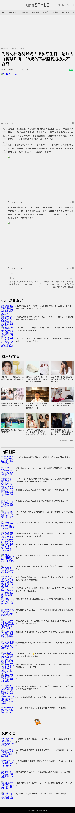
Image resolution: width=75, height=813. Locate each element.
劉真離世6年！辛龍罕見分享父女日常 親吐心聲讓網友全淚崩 (41, 793)
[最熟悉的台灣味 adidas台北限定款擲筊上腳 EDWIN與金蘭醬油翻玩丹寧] (7, 613)
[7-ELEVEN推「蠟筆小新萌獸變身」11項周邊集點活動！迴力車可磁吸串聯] (7, 514)
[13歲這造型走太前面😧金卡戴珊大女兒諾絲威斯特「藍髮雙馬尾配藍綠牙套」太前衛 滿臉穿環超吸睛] (7, 656)
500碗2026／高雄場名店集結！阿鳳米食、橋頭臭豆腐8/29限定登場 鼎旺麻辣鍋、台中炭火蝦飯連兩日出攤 (44, 480)
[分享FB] (3, 129)
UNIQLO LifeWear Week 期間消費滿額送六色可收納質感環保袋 (41, 490)
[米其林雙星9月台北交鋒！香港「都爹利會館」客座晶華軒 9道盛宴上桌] (7, 645)
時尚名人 (12, 12)
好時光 (46, 12)
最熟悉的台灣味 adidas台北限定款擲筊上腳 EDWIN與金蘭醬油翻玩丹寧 (37, 379)
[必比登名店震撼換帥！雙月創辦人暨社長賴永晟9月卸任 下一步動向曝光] (7, 678)
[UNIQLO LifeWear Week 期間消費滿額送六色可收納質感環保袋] (7, 493)
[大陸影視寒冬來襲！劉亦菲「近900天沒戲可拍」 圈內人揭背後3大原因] (7, 785)
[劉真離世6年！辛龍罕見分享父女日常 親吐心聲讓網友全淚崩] (7, 796)
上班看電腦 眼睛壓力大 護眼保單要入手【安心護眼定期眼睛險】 (62, 379)
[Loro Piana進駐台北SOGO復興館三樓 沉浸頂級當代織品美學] (7, 711)
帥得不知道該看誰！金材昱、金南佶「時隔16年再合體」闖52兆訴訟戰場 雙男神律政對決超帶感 (62, 432)
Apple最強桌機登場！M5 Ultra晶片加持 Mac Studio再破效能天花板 (43, 697)
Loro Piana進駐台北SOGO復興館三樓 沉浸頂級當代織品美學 (40, 708)
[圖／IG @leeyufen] (37, 97)
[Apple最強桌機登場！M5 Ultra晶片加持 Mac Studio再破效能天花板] (7, 700)
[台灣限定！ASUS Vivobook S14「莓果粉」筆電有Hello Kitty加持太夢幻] (7, 558)
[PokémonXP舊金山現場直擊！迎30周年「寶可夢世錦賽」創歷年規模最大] (7, 569)
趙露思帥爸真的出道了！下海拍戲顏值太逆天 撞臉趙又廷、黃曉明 (42, 772)
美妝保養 (35, 12)
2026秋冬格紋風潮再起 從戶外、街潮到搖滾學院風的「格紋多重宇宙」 (44, 457)
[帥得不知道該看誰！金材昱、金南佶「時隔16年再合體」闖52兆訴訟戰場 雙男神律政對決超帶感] (7, 330)
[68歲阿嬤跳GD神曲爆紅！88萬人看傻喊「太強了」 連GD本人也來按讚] (7, 764)
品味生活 (65, 12)
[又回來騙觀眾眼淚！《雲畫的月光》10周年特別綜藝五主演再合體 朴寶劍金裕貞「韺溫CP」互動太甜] (7, 309)
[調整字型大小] (3, 150)
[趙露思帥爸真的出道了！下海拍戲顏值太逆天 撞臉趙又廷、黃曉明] (7, 775)
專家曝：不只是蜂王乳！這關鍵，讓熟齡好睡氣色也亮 (12, 378)
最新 (3, 12)
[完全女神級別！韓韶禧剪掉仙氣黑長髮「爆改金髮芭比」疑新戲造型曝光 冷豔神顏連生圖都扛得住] (7, 689)
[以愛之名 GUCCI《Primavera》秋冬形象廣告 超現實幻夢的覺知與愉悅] (7, 471)
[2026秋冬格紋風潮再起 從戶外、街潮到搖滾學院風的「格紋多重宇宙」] (7, 460)
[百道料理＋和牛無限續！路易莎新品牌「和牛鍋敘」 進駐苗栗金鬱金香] (7, 634)
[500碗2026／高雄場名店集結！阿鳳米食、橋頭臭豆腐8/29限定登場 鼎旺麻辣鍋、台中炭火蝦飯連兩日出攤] (7, 482)
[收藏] (3, 143)
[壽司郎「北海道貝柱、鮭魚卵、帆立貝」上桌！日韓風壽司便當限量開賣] (7, 547)
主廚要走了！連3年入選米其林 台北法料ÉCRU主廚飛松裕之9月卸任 (37, 405)
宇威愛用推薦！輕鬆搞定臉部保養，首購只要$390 (12, 404)
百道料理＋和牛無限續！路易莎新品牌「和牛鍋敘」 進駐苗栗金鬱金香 (44, 631)
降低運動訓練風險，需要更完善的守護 (12, 431)
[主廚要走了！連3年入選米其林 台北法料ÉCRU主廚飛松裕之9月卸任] (7, 602)
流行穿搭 (24, 12)
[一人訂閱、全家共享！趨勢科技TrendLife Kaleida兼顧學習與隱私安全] (7, 525)
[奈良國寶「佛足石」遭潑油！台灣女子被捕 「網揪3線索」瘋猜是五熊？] (7, 742)
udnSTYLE (5, 48)
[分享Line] (3, 136)
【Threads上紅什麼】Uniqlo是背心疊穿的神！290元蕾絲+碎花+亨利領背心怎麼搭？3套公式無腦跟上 (37, 432)
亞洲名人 (22, 48)
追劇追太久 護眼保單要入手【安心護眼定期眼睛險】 (62, 404)
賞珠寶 (55, 12)
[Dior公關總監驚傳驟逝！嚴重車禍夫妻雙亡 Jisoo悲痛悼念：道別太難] (7, 753)
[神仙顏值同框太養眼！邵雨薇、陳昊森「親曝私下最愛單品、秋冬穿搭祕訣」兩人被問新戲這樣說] (7, 319)
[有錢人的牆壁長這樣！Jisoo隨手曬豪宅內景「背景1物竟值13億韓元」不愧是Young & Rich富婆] (7, 667)
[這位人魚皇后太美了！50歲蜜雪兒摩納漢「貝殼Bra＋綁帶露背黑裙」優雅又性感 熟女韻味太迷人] (7, 341)
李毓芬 (11, 273)
